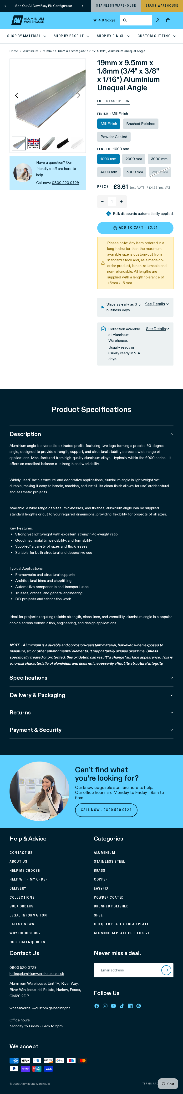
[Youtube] (113, 1006)
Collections (22, 898)
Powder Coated (109, 898)
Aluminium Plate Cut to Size (122, 933)
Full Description (113, 101)
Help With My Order (29, 880)
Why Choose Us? (25, 933)
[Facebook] (97, 1006)
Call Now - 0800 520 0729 (106, 810)
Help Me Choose (25, 871)
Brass (99, 871)
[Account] (157, 20)
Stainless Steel (109, 862)
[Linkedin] (130, 1006)
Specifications (28, 677)
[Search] (136, 20)
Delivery (18, 889)
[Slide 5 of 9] (77, 143)
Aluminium (30, 51)
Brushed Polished (111, 906)
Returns (20, 712)
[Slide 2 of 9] (33, 143)
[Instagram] (105, 1006)
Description (25, 434)
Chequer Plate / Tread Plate (121, 924)
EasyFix (101, 889)
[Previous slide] (5, 5)
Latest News (22, 924)
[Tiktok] (122, 1006)
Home (14, 51)
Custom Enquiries (27, 942)
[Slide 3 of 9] (48, 143)
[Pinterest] (139, 1006)
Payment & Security (35, 729)
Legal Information (28, 915)
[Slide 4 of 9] (62, 143)
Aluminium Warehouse (35, 1083)
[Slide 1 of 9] (18, 143)
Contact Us (21, 853)
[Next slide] (82, 5)
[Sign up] (166, 970)
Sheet (99, 915)
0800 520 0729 (65, 182)
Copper (101, 880)
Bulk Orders (22, 906)
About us (18, 862)
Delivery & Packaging (37, 695)
